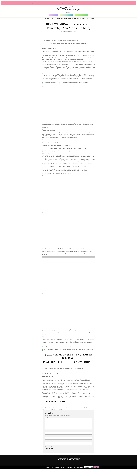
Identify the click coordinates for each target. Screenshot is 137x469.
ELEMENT (57, 373)
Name (46, 431)
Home (44, 18)
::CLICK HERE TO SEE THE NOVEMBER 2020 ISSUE (68, 356)
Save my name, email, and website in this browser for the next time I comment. (60, 446)
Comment (47, 417)
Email (46, 436)
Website (46, 441)
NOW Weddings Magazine (68, 459)
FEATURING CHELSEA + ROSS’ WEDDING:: (68, 362)
